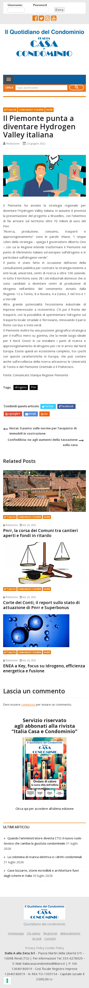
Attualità (10, 109)
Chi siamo (33, 933)
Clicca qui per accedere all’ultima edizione (45, 808)
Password (40, 5)
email (32, 413)
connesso (28, 704)
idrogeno (21, 387)
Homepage (16, 933)
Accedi (36, 938)
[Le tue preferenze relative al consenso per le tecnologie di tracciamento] (7, 981)
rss (46, 413)
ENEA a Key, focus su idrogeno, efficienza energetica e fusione (44, 668)
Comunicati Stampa (31, 109)
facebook (67, 406)
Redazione (13, 143)
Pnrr (33, 387)
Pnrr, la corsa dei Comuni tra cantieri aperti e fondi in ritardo (40, 533)
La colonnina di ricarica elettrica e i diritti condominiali (44, 857)
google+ (15, 413)
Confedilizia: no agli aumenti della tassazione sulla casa (43, 442)
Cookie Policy (54, 948)
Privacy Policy (34, 948)
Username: (15, 5)
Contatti (50, 938)
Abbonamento (70, 933)
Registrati (50, 933)
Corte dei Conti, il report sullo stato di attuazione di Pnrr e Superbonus (41, 605)
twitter (49, 406)
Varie (49, 109)
